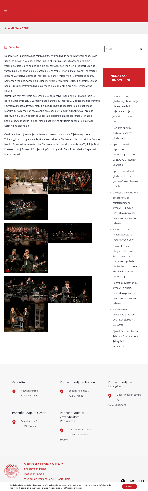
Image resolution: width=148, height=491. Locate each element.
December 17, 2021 (19, 47)
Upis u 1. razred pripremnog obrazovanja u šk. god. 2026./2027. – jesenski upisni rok (125, 154)
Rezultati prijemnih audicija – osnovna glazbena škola (122, 133)
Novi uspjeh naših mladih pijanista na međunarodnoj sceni (123, 234)
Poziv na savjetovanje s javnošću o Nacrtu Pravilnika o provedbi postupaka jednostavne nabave (125, 293)
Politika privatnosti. (73, 488)
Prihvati (129, 486)
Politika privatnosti (34, 473)
